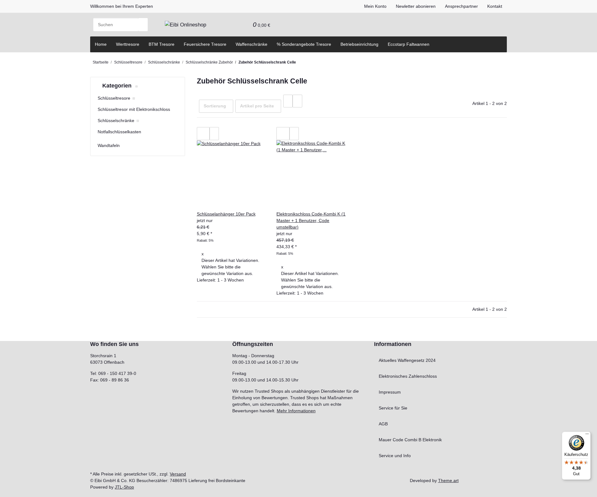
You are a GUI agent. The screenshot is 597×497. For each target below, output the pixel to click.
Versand (178, 473)
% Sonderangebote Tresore (304, 44)
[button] (234, 24)
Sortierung (215, 105)
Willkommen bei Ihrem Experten (121, 6)
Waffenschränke (251, 44)
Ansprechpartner (461, 6)
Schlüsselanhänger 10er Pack (226, 213)
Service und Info (395, 455)
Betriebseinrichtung (359, 44)
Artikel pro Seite (257, 105)
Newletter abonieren (416, 6)
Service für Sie (393, 407)
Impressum (390, 392)
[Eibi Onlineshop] (185, 24)
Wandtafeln (109, 145)
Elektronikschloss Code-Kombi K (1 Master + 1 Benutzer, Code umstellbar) (310, 220)
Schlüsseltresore (114, 98)
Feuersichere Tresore (205, 44)
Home (101, 44)
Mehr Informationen (296, 410)
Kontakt (494, 6)
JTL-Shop (124, 487)
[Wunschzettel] (243, 24)
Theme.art (448, 480)
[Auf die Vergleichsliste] (203, 133)
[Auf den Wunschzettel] (214, 133)
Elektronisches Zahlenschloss (408, 376)
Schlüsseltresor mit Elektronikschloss (134, 109)
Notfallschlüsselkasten (119, 131)
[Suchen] (143, 24)
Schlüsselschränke (116, 120)
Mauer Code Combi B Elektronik (410, 439)
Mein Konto (375, 6)
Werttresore (127, 44)
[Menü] (587, 435)
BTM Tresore (161, 44)
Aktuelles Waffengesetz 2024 (407, 360)
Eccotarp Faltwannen (408, 44)
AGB (383, 423)
